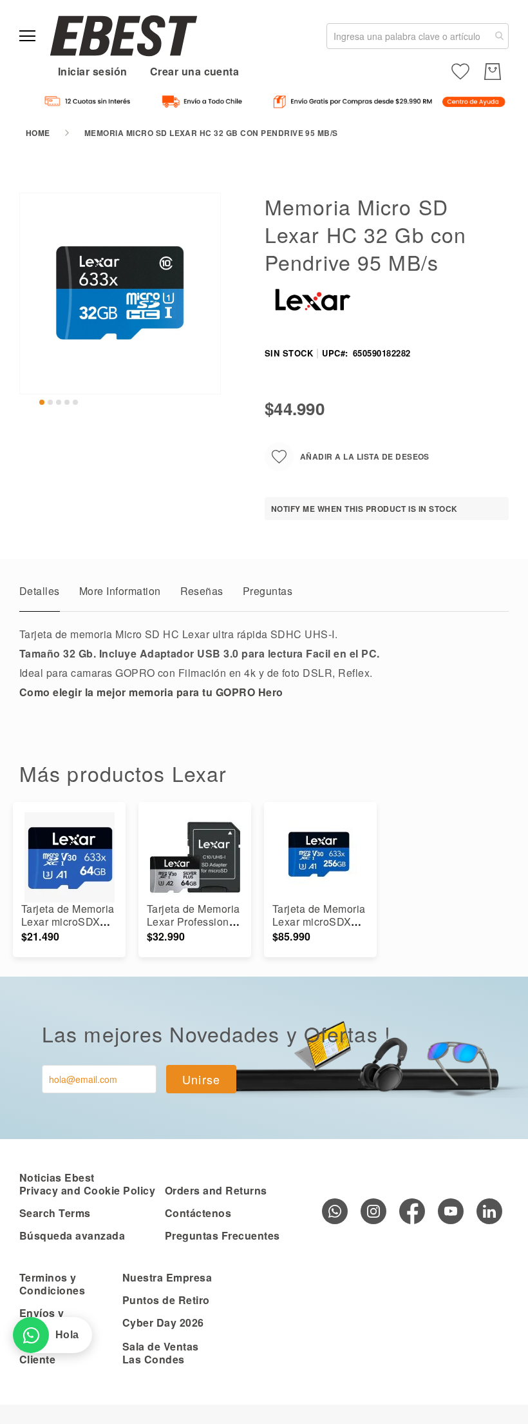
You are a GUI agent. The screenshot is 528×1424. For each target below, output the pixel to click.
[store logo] (123, 36)
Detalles (39, 590)
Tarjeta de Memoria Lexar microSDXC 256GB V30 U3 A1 (319, 921)
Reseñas (201, 590)
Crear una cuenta (195, 71)
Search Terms (55, 1212)
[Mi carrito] (492, 71)
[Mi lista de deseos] (460, 71)
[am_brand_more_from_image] (69, 857)
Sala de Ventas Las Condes (160, 1353)
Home (38, 133)
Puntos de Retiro (166, 1299)
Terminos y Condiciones (52, 1284)
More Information (120, 590)
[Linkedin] (489, 1211)
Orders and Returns (216, 1190)
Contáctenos (198, 1212)
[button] (41, 402)
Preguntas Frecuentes (222, 1235)
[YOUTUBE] (451, 1211)
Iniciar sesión (92, 71)
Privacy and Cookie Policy (87, 1190)
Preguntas (267, 590)
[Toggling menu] (27, 35)
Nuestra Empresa (167, 1277)
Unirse (201, 1079)
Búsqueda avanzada (72, 1235)
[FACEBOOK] (412, 1211)
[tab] (39, 594)
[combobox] (417, 36)
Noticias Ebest (57, 1177)
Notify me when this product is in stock (364, 508)
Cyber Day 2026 (163, 1322)
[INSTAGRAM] (373, 1211)
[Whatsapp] (335, 1211)
